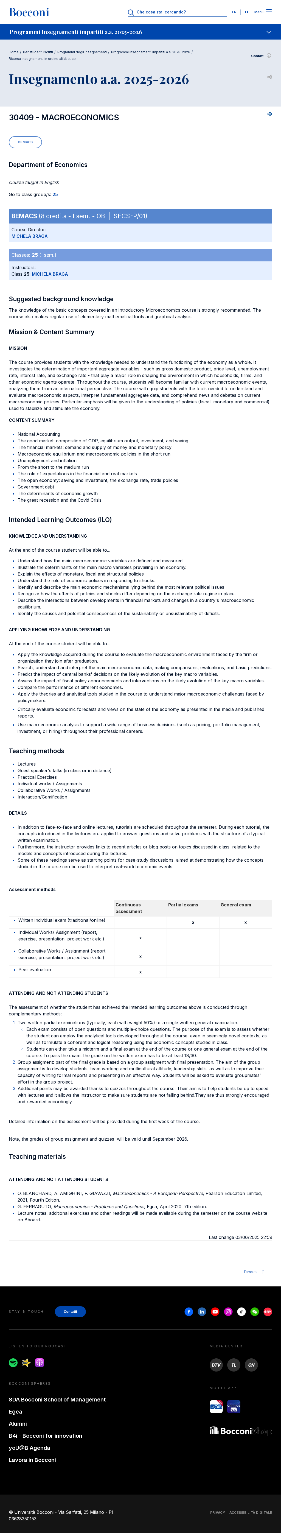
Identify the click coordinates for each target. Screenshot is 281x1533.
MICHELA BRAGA (30, 236)
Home (14, 52)
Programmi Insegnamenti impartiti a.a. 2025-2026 (150, 52)
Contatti (258, 56)
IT (247, 12)
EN (234, 12)
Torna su (250, 1272)
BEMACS (25, 142)
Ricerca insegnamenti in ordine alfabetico (42, 59)
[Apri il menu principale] (269, 12)
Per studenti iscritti (38, 52)
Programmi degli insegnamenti (82, 52)
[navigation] (140, 32)
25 (55, 194)
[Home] (29, 12)
